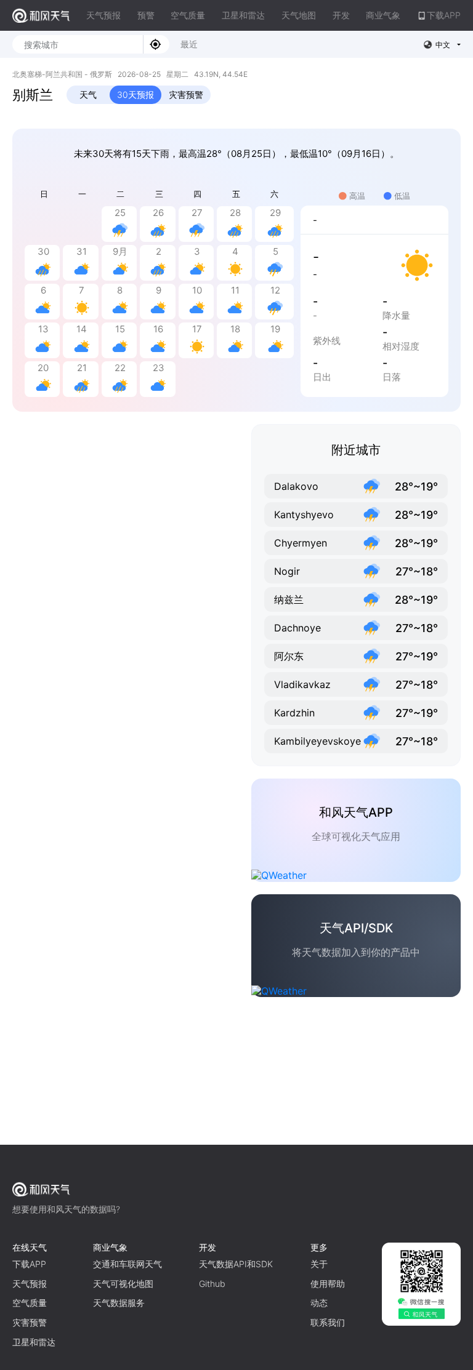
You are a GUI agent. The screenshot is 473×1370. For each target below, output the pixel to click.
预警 (146, 15)
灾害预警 (186, 94)
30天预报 (135, 94)
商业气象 (383, 15)
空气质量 (188, 15)
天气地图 (298, 15)
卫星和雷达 (243, 15)
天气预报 (103, 15)
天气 (88, 94)
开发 (341, 15)
